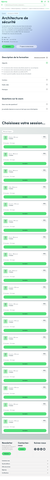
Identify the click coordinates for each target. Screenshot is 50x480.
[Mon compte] (41, 1)
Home (2, 8)
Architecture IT (25, 8)
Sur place (7, 143)
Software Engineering (15, 8)
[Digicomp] (4, 1)
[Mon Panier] (48, 1)
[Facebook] (35, 449)
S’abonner (6, 453)
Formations (7, 8)
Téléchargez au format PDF (39, 57)
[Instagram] (38, 449)
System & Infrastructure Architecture (36, 8)
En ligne (13, 143)
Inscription (8, 46)
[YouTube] (44, 449)
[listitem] (25, 63)
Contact (22, 449)
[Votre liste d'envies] (45, 1)
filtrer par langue (7, 131)
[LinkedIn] (41, 449)
